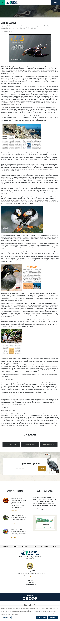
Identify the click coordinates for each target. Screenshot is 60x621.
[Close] (57, 608)
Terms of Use (30, 580)
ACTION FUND (44, 546)
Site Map (30, 586)
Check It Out (14, 537)
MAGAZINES (25, 546)
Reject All (52, 617)
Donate (56, 2)
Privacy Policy (31, 582)
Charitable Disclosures (31, 584)
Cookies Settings (6, 617)
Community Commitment (31, 589)
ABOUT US (5, 546)
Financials (30, 588)
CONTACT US (15, 546)
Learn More (14, 510)
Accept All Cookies (41, 617)
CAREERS (54, 546)
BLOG (35, 546)
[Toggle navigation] (2, 2)
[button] (42, 468)
